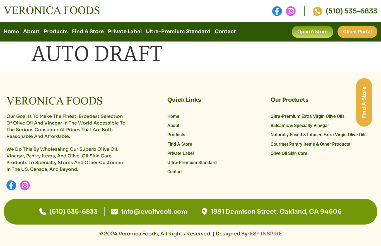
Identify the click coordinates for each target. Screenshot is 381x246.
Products (56, 31)
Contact (225, 31)
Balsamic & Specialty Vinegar (300, 125)
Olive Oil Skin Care (289, 153)
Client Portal (357, 32)
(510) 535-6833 (351, 11)
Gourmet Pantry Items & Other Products (310, 144)
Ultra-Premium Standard (178, 31)
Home (11, 31)
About (31, 31)
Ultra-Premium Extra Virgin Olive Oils (307, 116)
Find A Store (88, 31)
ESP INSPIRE (266, 234)
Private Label (125, 31)
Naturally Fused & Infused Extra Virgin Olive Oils (318, 134)
